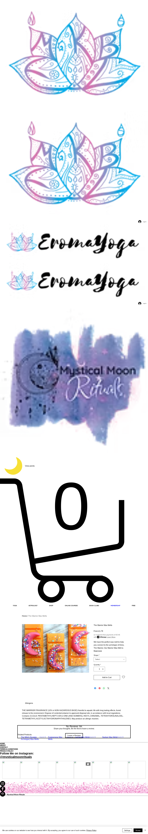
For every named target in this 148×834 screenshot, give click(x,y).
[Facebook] (74, 788)
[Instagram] (74, 783)
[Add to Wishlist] (123, 677)
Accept (138, 830)
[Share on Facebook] (95, 688)
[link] (29, 703)
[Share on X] (108, 688)
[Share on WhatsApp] (104, 688)
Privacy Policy (91, 830)
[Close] (145, 830)
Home (24, 616)
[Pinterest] (74, 794)
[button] (74, 540)
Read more (98, 651)
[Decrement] (95, 669)
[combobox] (110, 659)
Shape (96, 655)
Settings (127, 830)
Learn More (111, 637)
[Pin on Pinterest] (99, 688)
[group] (74, 739)
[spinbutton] (99, 669)
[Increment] (103, 669)
